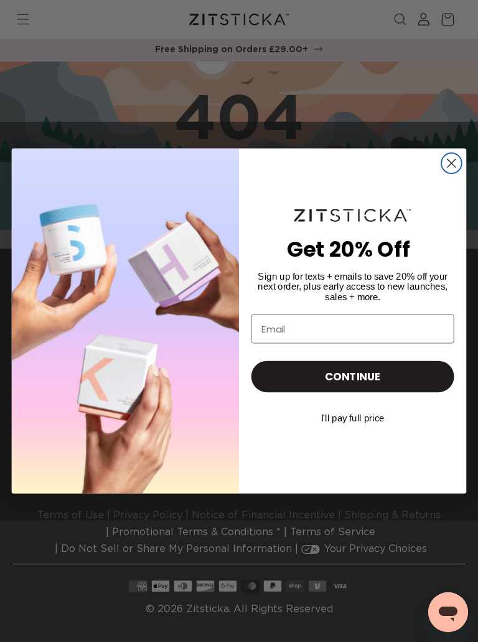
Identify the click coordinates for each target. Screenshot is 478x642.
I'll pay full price (353, 418)
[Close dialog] (451, 163)
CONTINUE (352, 376)
